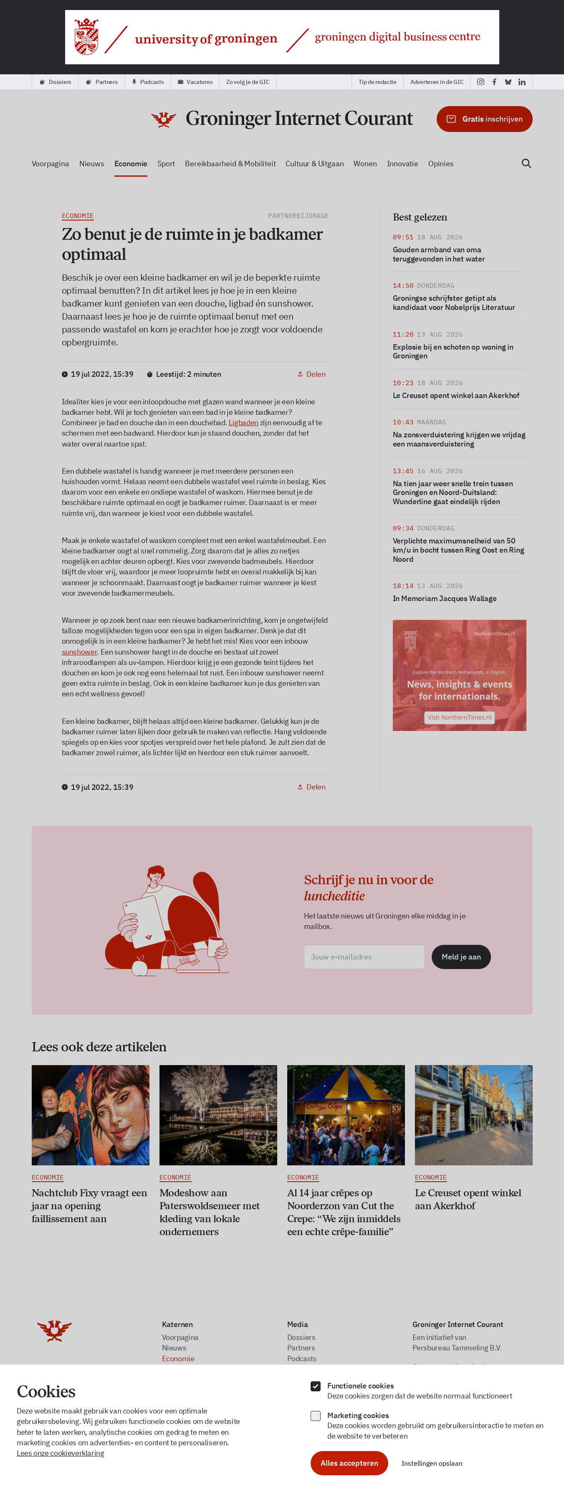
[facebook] (494, 81)
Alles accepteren (349, 1463)
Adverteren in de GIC (436, 82)
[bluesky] (508, 81)
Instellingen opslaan (432, 1463)
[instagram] (481, 81)
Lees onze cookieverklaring (60, 1453)
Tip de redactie (378, 82)
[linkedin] (522, 81)
